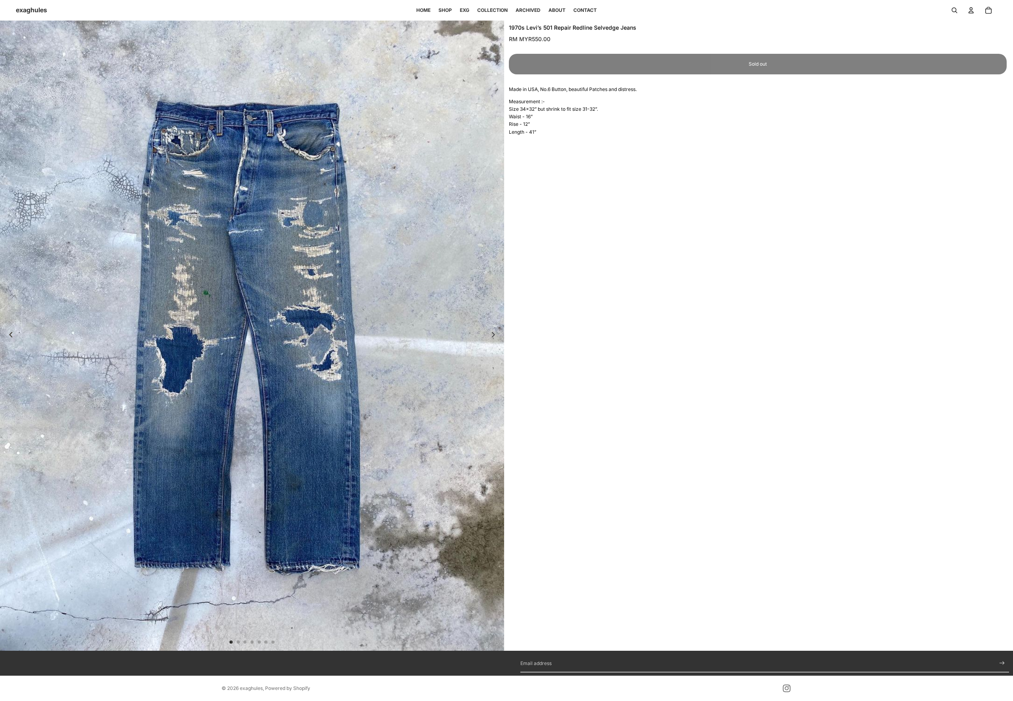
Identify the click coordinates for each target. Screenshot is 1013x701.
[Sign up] (1002, 663)
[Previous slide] (8, 335)
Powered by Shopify (287, 688)
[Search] (954, 10)
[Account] (971, 10)
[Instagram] (786, 688)
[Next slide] (495, 335)
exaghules (251, 688)
